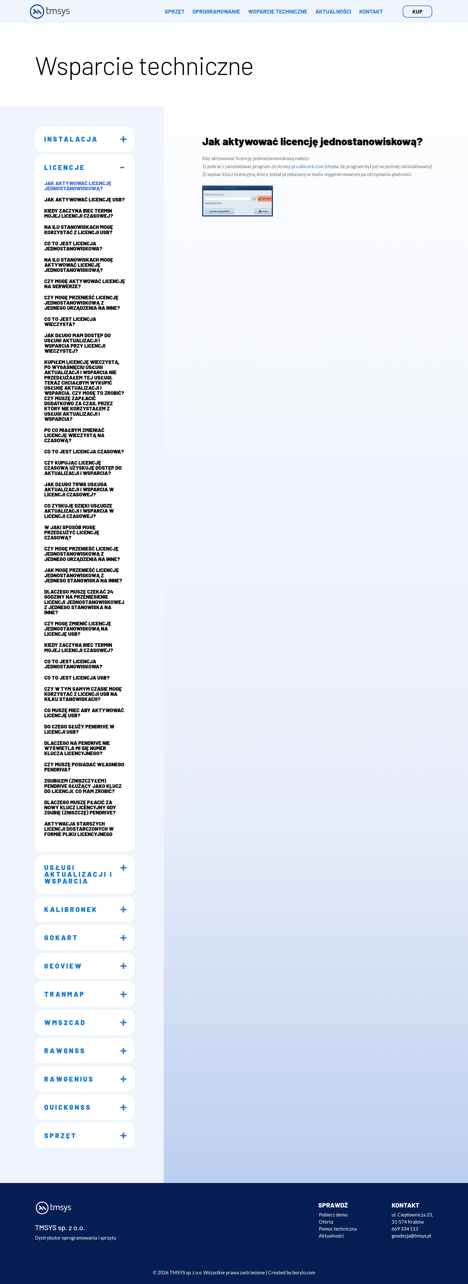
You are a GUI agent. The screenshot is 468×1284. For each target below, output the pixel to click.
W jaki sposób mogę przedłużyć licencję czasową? (71, 532)
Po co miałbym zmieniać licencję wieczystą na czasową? (74, 435)
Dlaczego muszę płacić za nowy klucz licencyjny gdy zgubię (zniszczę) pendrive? (80, 807)
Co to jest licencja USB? (77, 677)
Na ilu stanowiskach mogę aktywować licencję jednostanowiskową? (78, 265)
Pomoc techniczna (338, 1229)
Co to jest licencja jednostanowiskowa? (73, 246)
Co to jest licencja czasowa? (84, 451)
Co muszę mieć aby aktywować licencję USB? (84, 712)
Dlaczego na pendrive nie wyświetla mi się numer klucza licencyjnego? (77, 748)
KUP (417, 11)
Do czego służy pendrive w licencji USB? (79, 729)
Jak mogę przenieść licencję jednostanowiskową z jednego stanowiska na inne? (83, 575)
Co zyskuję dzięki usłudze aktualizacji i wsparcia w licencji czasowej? (79, 510)
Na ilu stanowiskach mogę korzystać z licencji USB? (78, 229)
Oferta (326, 1222)
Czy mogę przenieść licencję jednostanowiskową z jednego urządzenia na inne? (82, 302)
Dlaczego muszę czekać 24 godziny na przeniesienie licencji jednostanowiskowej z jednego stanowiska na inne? (84, 601)
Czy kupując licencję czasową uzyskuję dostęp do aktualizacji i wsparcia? (83, 467)
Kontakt (371, 11)
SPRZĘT (175, 11)
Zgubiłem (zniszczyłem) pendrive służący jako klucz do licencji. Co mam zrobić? (83, 786)
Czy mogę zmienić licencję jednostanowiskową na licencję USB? (77, 628)
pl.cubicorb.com (307, 166)
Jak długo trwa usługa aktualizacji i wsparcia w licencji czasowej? (79, 489)
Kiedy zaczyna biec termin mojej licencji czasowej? (78, 213)
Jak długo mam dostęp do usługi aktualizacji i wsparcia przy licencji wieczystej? (77, 343)
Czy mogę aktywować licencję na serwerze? (84, 283)
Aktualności (333, 11)
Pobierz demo (333, 1215)
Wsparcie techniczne (277, 11)
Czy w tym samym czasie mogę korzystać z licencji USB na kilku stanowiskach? (83, 694)
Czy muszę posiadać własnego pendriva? (84, 767)
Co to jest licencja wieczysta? (70, 321)
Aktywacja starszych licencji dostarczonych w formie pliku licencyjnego (79, 829)
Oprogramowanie (216, 11)
